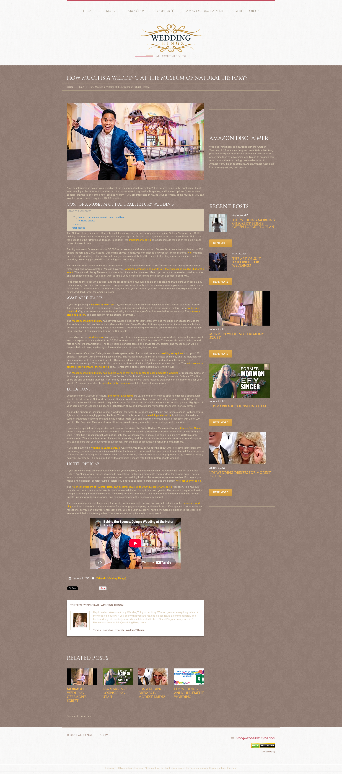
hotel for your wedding (188, 480)
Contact (165, 11)
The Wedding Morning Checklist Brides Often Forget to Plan (253, 223)
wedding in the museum (116, 383)
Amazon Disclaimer (204, 11)
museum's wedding (140, 239)
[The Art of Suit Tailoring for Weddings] (218, 262)
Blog (110, 11)
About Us (136, 11)
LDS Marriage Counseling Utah (115, 693)
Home (88, 11)
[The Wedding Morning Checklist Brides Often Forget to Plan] (218, 223)
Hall (190, 252)
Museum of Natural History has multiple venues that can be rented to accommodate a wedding (125, 372)
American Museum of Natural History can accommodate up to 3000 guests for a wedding (122, 486)
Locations (76, 224)
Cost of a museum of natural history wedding (101, 217)
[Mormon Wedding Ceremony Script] (82, 676)
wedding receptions (172, 353)
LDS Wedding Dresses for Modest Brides (151, 693)
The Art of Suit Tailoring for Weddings (246, 262)
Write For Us (247, 11)
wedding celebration (159, 415)
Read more (220, 243)
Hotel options (78, 228)
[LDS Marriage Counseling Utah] (118, 676)
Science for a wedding (120, 395)
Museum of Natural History (87, 320)
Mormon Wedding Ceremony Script (76, 695)
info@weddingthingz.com (255, 738)
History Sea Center (191, 428)
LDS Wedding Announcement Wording (189, 693)
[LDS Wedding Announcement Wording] (189, 676)
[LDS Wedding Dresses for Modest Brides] (153, 676)
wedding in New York (102, 304)
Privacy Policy (268, 751)
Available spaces (86, 220)
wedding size (96, 337)
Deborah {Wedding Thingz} (111, 578)
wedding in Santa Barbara (105, 447)
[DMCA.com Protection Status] (263, 745)
